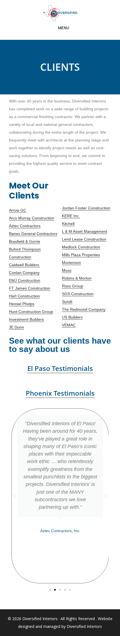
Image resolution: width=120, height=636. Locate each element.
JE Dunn (16, 327)
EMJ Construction (24, 280)
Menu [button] (63, 28)
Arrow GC (17, 210)
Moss (66, 270)
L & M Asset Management (84, 231)
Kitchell (68, 223)
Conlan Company (24, 272)
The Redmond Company (83, 309)
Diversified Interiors (60, 13)
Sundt (67, 301)
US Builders (72, 317)
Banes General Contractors (33, 233)
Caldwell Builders (24, 265)
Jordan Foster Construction (86, 208)
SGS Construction (77, 294)
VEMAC (69, 325)
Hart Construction (24, 296)
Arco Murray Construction (31, 218)
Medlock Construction (81, 247)
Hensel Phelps (21, 304)
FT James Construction (29, 288)
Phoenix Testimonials (60, 393)
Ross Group (72, 286)
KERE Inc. (71, 216)
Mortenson (71, 262)
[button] (14, 496)
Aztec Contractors (24, 226)
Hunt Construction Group (31, 311)
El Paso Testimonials (60, 368)
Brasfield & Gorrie (24, 241)
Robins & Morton (77, 278)
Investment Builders (26, 319)
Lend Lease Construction (84, 239)
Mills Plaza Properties (81, 255)
